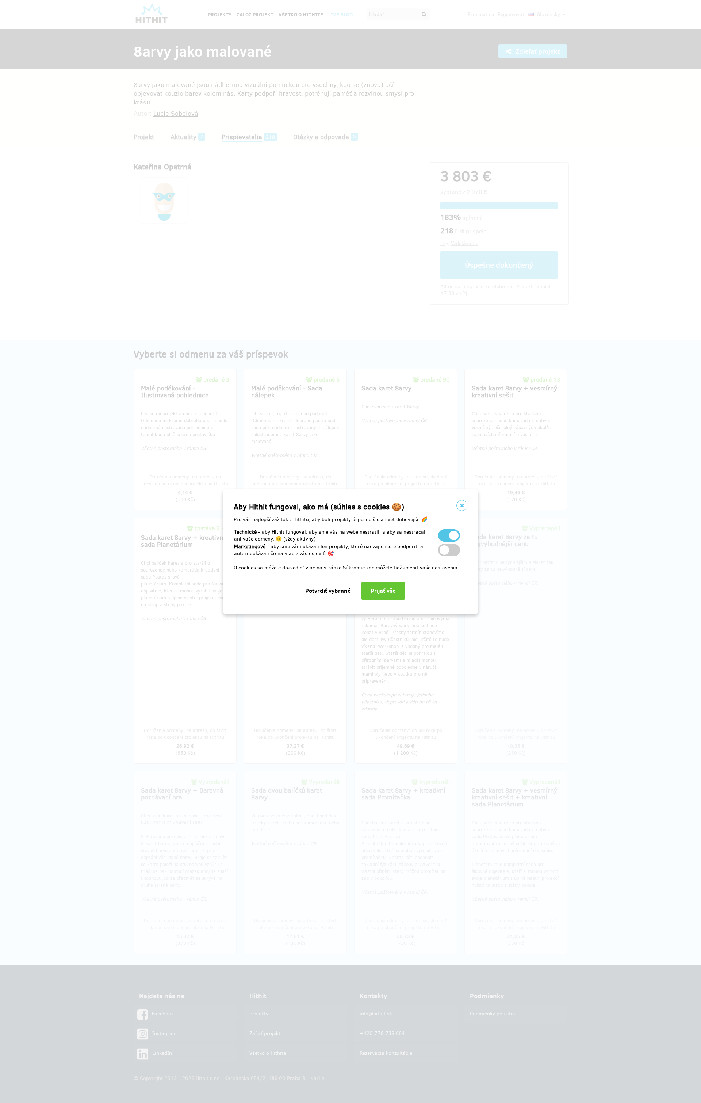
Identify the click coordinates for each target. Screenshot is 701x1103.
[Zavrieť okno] (461, 505)
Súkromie (354, 567)
